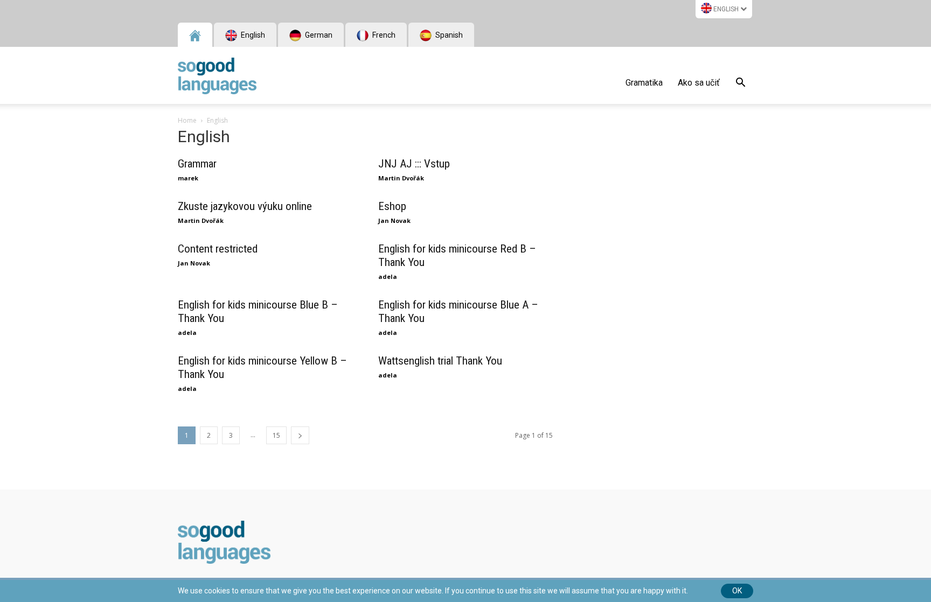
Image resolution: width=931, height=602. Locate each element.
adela (387, 276)
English (726, 9)
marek (188, 178)
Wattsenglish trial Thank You (440, 360)
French (383, 35)
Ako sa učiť (699, 83)
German (317, 35)
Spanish (448, 35)
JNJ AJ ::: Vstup (414, 163)
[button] (740, 84)
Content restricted (218, 248)
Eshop (392, 206)
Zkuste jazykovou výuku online (245, 206)
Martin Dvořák (401, 178)
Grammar (197, 163)
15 (276, 435)
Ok (737, 590)
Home (187, 120)
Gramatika (644, 83)
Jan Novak (394, 220)
